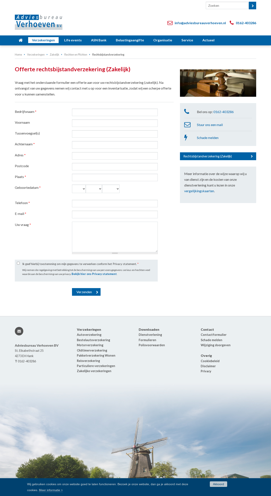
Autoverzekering (89, 334)
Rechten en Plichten (75, 54)
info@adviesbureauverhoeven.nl (200, 23)
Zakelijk (54, 54)
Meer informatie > (51, 490)
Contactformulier (214, 334)
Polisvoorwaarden (152, 345)
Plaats (20, 177)
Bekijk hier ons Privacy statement (94, 274)
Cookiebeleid (210, 361)
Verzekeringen (36, 54)
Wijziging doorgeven (216, 345)
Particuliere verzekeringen (96, 366)
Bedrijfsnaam (25, 111)
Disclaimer (208, 366)
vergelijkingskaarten (199, 191)
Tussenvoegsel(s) (27, 133)
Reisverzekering (88, 361)
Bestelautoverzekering (93, 340)
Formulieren (147, 340)
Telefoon (22, 203)
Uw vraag (23, 225)
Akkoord (218, 484)
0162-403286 (246, 23)
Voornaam (22, 122)
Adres (20, 155)
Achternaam (25, 144)
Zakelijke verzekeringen (94, 371)
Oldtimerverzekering (92, 350)
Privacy (206, 371)
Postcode (22, 166)
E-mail (20, 214)
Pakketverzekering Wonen (96, 355)
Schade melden (207, 138)
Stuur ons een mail (210, 125)
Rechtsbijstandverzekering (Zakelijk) (207, 156)
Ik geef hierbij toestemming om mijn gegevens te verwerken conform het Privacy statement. (80, 264)
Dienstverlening (150, 334)
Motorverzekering (90, 345)
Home (18, 54)
